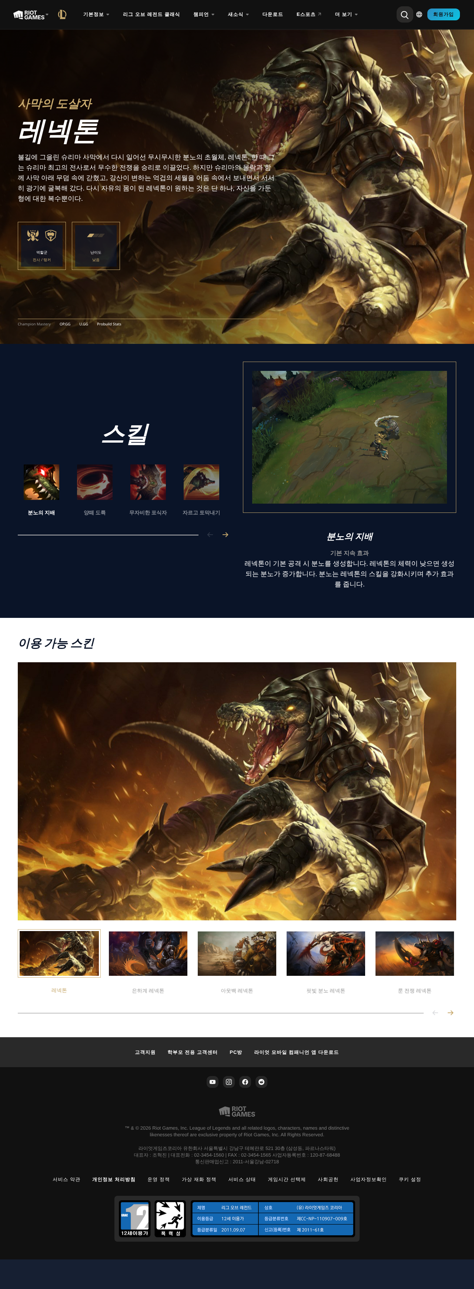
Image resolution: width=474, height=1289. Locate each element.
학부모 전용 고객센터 (193, 1052)
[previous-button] (210, 535)
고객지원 (145, 1052)
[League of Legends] (64, 14)
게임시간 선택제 (287, 1179)
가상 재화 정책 (199, 1179)
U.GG (83, 324)
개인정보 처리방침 (114, 1179)
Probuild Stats (109, 324)
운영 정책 (158, 1179)
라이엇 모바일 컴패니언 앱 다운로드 (296, 1052)
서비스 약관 (66, 1179)
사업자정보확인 (369, 1179)
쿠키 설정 (410, 1179)
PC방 (236, 1052)
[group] (121, 490)
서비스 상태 (242, 1179)
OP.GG (65, 324)
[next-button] (225, 535)
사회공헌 (328, 1179)
